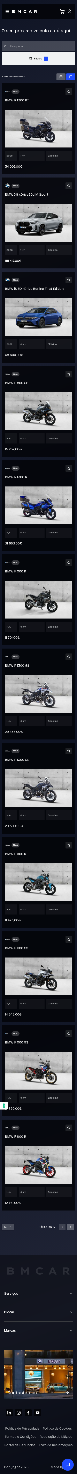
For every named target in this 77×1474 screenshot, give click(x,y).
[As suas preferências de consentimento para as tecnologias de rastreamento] (4, 1106)
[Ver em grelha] (70, 76)
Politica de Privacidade (22, 1428)
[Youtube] (37, 1412)
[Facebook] (28, 1412)
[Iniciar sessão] (69, 11)
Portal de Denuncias (20, 1445)
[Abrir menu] (7, 11)
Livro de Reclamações (56, 1445)
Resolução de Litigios (56, 1437)
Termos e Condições (20, 1437)
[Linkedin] (9, 1412)
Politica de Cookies (57, 1428)
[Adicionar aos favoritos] (69, 91)
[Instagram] (18, 1412)
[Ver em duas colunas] (61, 76)
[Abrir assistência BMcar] (68, 1465)
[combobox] (8, 1227)
